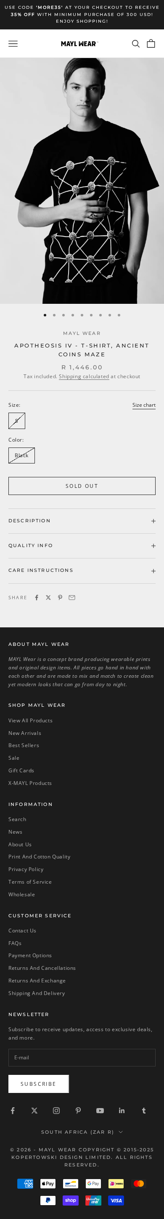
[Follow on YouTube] (100, 1110)
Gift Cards (21, 770)
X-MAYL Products (30, 783)
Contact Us (22, 930)
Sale (13, 757)
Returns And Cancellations (42, 968)
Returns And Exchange (37, 980)
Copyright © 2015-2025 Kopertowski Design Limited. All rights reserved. (82, 1157)
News (15, 831)
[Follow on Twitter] (34, 1110)
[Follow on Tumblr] (144, 1110)
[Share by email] (72, 597)
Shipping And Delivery (36, 993)
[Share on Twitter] (48, 597)
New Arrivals (24, 733)
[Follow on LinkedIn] (122, 1110)
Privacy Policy (25, 869)
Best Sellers (23, 745)
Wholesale (21, 894)
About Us (20, 844)
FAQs (14, 943)
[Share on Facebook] (36, 597)
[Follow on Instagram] (56, 1110)
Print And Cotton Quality (39, 856)
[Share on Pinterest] (60, 597)
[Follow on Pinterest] (78, 1110)
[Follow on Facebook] (12, 1110)
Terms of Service (30, 881)
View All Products (30, 720)
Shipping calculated (84, 376)
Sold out (82, 486)
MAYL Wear (82, 333)
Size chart (144, 404)
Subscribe (39, 1083)
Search (17, 819)
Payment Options (30, 955)
